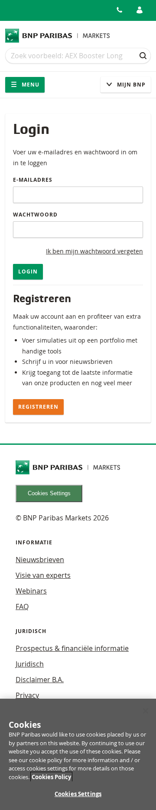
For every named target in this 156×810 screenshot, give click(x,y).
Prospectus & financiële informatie (72, 648)
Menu (29, 84)
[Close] (145, 710)
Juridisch (30, 664)
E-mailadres (32, 179)
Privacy (27, 695)
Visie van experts (43, 575)
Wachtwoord (35, 214)
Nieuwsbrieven (40, 559)
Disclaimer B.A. (40, 679)
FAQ (22, 606)
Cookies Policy (51, 777)
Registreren (38, 406)
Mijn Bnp (130, 84)
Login (28, 271)
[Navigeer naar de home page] (57, 36)
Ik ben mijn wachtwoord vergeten (94, 251)
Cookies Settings (49, 493)
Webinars (31, 591)
